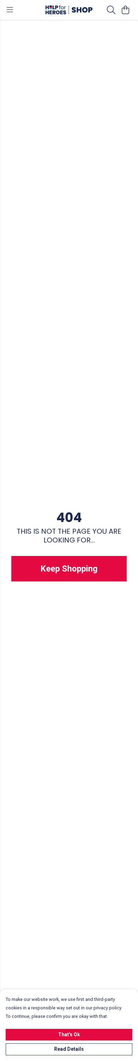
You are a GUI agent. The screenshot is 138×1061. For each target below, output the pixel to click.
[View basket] (125, 10)
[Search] (111, 10)
